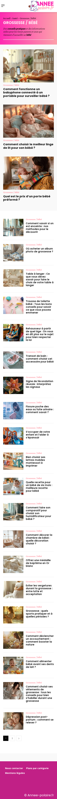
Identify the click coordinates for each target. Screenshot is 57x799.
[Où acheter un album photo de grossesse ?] (13, 252)
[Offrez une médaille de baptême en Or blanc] (13, 564)
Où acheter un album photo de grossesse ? (39, 250)
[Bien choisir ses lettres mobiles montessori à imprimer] (13, 461)
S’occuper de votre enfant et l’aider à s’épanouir (38, 434)
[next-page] (19, 738)
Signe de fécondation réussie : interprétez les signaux (39, 384)
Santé (15, 18)
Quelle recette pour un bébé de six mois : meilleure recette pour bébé (39, 487)
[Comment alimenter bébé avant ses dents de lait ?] (13, 665)
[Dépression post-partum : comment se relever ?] (13, 721)
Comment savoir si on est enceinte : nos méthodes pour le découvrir (40, 228)
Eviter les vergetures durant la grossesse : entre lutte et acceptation (39, 590)
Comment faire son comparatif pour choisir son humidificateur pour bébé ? (38, 513)
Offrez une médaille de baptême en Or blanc (38, 563)
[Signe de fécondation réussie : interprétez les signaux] (13, 385)
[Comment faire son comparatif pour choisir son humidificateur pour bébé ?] (13, 511)
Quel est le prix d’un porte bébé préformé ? (26, 198)
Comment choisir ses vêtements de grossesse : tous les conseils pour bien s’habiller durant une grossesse (39, 694)
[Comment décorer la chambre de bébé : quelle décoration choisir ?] (13, 539)
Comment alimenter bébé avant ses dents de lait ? (40, 664)
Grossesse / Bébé (11, 85)
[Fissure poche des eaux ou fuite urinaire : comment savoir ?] (13, 410)
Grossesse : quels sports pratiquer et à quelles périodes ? (39, 613)
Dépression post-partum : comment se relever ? (40, 719)
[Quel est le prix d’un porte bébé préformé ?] (28, 173)
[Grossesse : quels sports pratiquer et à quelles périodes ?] (13, 615)
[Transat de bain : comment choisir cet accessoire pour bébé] (13, 360)
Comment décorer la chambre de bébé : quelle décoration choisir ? (39, 539)
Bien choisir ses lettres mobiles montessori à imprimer (35, 461)
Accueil (6, 18)
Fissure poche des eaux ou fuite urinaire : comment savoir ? (40, 409)
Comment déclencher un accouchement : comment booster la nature (40, 640)
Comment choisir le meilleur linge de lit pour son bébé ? (28, 146)
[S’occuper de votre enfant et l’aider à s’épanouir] (13, 436)
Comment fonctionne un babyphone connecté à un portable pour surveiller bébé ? (26, 92)
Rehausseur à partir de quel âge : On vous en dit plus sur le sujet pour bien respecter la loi (40, 334)
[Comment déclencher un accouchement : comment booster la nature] (13, 640)
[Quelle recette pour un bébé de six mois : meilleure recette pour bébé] (13, 486)
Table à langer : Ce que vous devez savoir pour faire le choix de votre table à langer (40, 279)
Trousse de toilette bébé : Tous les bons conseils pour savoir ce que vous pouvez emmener (39, 306)
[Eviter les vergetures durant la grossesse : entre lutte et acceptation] (13, 589)
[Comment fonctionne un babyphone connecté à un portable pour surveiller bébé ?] (28, 65)
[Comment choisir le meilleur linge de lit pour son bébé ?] (28, 121)
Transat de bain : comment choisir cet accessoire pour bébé (40, 358)
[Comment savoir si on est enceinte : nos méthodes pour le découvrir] (13, 227)
